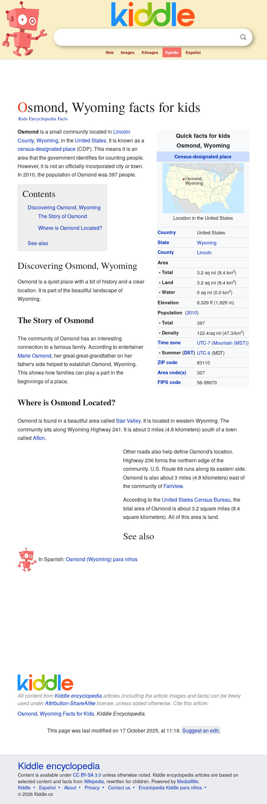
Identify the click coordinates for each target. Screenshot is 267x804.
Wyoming (207, 242)
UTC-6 (203, 352)
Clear (229, 37)
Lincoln (204, 252)
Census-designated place (203, 156)
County (166, 252)
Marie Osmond (34, 355)
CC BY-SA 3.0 (87, 774)
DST (188, 352)
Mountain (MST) (230, 342)
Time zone (169, 342)
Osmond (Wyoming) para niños (101, 559)
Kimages (150, 52)
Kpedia (171, 52)
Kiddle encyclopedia (78, 695)
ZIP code (167, 362)
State (163, 242)
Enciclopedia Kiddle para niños (170, 787)
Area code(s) (172, 372)
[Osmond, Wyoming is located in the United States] (203, 187)
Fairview (173, 486)
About (70, 787)
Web (109, 52)
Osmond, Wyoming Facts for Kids (56, 713)
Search (243, 37)
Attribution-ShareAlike (70, 703)
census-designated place (47, 148)
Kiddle (24, 787)
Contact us (119, 787)
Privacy (92, 787)
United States (90, 140)
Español (193, 52)
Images (127, 52)
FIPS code (169, 382)
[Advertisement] (134, 78)
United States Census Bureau (196, 499)
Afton (39, 438)
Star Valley (128, 420)
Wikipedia (94, 781)
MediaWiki (187, 781)
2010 (192, 312)
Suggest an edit (200, 730)
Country (167, 232)
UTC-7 (203, 342)
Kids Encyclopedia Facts (43, 118)
